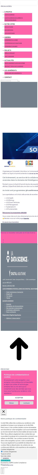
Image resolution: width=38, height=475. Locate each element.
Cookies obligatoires (10, 451)
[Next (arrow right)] (3, 471)
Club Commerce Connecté (14, 292)
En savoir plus (7, 222)
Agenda (8, 304)
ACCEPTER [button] (19, 398)
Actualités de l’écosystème (14, 306)
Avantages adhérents (13, 310)
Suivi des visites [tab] (6, 456)
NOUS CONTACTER (9, 286)
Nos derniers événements (14, 308)
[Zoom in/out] (7, 467)
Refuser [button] (11, 403)
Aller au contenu (6, 6)
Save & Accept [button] (5, 460)
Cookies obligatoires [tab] (7, 449)
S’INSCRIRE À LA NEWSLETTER (11, 236)
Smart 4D (9, 294)
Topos (8, 298)
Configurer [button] (26, 403)
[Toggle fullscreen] (5, 467)
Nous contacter (11, 312)
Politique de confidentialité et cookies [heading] (16, 376)
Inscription (15, 222)
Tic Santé (9, 296)
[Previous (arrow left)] (1, 471)
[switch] (1, 458)
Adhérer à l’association (13, 318)
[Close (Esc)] (1, 467)
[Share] (3, 467)
